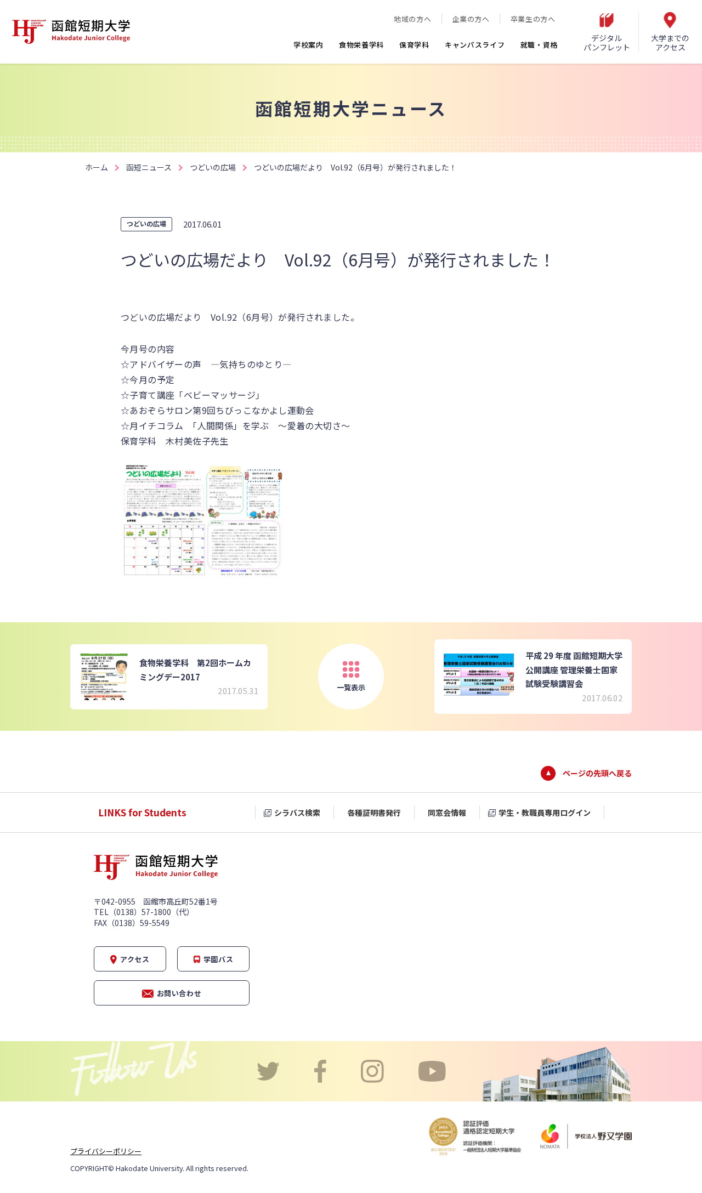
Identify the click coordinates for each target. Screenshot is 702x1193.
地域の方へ (412, 19)
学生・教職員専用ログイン (545, 812)
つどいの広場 (213, 167)
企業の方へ (470, 19)
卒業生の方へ (533, 19)
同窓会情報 (447, 812)
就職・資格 (539, 44)
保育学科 (414, 44)
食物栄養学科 (361, 44)
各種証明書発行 (374, 812)
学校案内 (308, 44)
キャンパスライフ (475, 44)
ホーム (96, 167)
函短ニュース (149, 167)
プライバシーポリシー (105, 1151)
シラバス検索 (297, 812)
